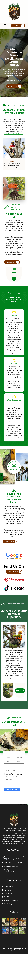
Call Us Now (20, 691)
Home (9, 940)
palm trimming (8, 897)
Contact (18, 940)
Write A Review (13, 572)
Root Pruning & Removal (11, 900)
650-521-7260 (12, 86)
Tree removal (8, 893)
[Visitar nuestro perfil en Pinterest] (12, 944)
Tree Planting (8, 904)
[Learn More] (7, 156)
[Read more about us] (14, 279)
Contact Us (16, 26)
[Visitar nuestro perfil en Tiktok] (15, 944)
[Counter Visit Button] (1, 479)
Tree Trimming (8, 890)
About (13, 940)
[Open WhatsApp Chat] (1, 475)
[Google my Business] (14, 556)
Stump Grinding (8, 886)
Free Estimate (10, 262)
